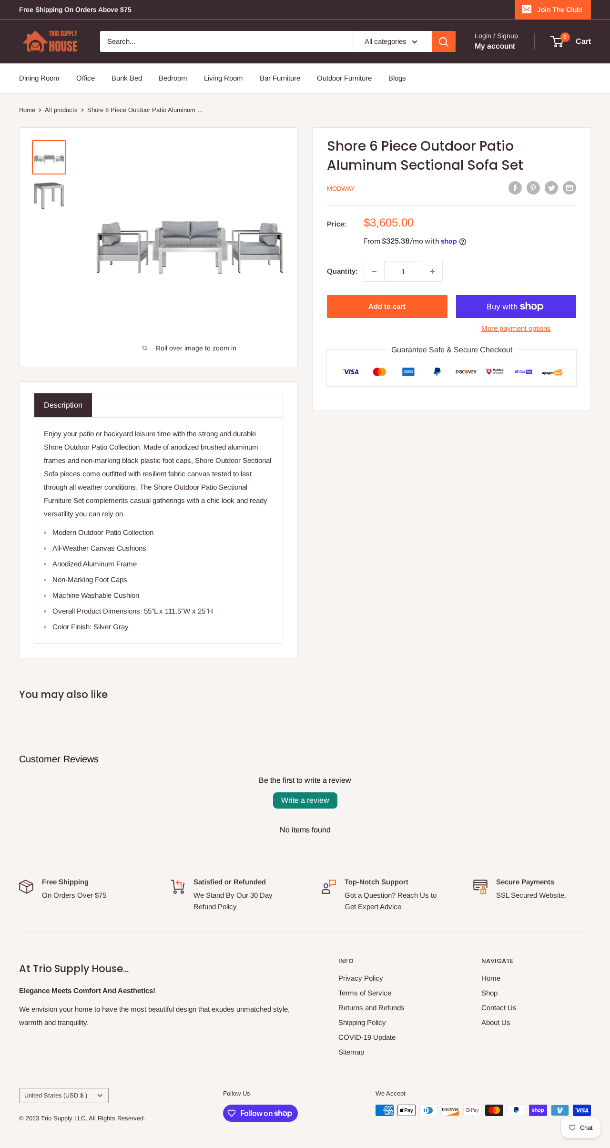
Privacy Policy (360, 978)
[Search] (444, 41)
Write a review (305, 800)
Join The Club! (559, 9)
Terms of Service (364, 993)
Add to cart (387, 306)
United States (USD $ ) (55, 1095)
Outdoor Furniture (344, 78)
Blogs (397, 78)
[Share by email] (569, 188)
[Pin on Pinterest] (533, 188)
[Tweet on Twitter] (551, 188)
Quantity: (342, 271)
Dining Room (39, 78)
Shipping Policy (362, 1022)
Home (27, 109)
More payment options (516, 328)
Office (85, 78)
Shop (489, 993)
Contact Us (499, 1008)
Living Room (223, 78)
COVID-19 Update (367, 1037)
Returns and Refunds (371, 1008)
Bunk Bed (127, 78)
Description (63, 405)
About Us (495, 1022)
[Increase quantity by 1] (432, 271)
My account (495, 46)
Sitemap (351, 1052)
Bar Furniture (280, 78)
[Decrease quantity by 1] (374, 271)
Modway (341, 188)
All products (61, 109)
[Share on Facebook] (515, 188)
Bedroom (173, 78)
